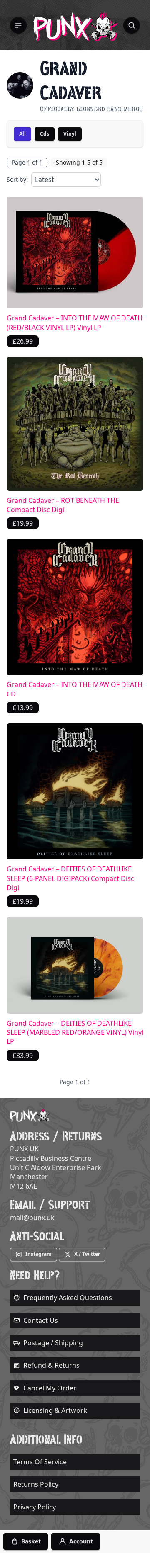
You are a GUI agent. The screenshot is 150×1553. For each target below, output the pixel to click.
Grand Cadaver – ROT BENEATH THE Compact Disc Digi (63, 505)
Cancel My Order (49, 1388)
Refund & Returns (51, 1365)
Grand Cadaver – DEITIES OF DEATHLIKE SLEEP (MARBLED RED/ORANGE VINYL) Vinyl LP (75, 1032)
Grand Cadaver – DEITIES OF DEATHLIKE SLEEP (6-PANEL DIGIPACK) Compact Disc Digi (70, 878)
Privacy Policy (34, 1507)
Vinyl (69, 133)
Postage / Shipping (53, 1342)
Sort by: (17, 179)
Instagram (38, 1253)
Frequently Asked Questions (67, 1297)
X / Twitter (87, 1253)
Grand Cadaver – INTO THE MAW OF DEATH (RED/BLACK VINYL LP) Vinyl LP (74, 322)
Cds (44, 133)
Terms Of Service (40, 1461)
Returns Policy (35, 1484)
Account (81, 1541)
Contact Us (40, 1320)
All (22, 133)
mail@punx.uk (32, 1217)
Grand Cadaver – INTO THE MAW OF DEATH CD (74, 689)
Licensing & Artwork (55, 1410)
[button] (18, 25)
